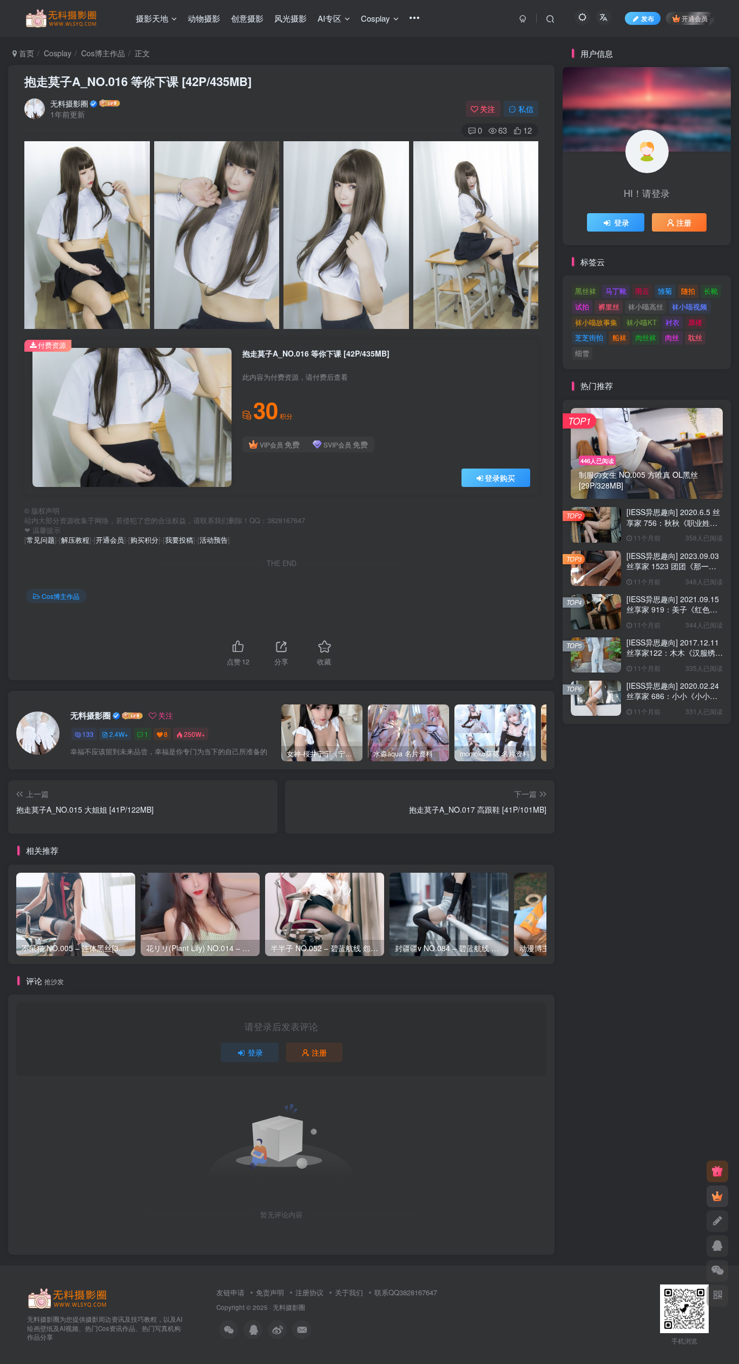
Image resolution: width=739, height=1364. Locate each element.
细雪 (582, 353)
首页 (25, 53)
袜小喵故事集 (596, 322)
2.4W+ (118, 734)
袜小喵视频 (689, 306)
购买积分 (144, 540)
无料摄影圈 (69, 103)
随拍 (688, 291)
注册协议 (309, 1292)
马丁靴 (615, 291)
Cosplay (57, 53)
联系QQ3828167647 (405, 1292)
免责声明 (270, 1292)
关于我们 (349, 1292)
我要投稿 (179, 540)
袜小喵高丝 (645, 306)
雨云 (642, 291)
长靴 (711, 291)
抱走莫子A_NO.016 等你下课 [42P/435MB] (138, 81)
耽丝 (695, 337)
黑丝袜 (585, 291)
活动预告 (214, 540)
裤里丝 (608, 306)
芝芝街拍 (589, 337)
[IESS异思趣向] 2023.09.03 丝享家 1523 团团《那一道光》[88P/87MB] (672, 566)
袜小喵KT (641, 322)
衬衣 (672, 322)
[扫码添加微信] (717, 1271)
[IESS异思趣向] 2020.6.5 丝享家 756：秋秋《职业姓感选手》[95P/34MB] (673, 522)
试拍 (582, 306)
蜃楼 (695, 322)
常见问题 (41, 540)
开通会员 (695, 18)
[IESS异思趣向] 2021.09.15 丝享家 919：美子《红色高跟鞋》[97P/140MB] (672, 609)
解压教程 (75, 540)
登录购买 (500, 477)
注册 (319, 1052)
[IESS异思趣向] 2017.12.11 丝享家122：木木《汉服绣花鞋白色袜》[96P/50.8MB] (674, 653)
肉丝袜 (645, 337)
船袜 (619, 337)
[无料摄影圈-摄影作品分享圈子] (67, 1297)
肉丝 (672, 337)
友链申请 (230, 1292)
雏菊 (665, 291)
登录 (255, 1052)
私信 (525, 108)
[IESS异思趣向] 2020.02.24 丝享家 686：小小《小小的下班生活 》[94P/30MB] (672, 696)
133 (88, 734)
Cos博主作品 (103, 53)
